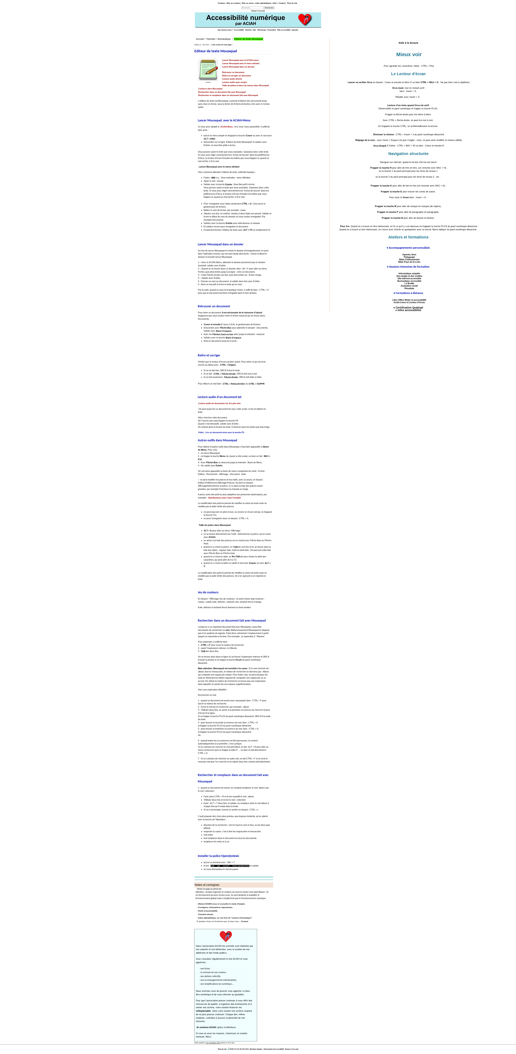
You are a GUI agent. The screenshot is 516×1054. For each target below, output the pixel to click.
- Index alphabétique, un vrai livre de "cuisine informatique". (224, 918)
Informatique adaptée (408, 273)
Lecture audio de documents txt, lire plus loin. (219, 403)
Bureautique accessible (408, 281)
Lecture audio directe (232, 79)
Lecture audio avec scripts (234, 82)
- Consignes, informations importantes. (215, 907)
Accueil (200, 39)
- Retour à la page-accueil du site (208, 889)
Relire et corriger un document (236, 76)
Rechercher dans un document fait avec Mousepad (222, 92)
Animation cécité (408, 286)
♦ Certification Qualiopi (408, 307)
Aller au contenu (233, 3)
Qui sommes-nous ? (225, 30)
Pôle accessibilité (284, 30)
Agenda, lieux (408, 254)
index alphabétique (263, 3)
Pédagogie (408, 257)
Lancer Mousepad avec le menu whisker (241, 63)
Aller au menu (247, 3)
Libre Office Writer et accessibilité (408, 300)
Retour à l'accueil (258, 11)
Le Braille (408, 283)
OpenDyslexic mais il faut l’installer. (224, 498)
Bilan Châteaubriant (408, 259)
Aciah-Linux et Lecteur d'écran (408, 302)
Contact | (282, 3)
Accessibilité (239, 30)
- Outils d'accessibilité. (207, 911)
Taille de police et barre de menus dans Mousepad (245, 85)
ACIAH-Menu (226, 127)
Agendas (294, 30)
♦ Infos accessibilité (408, 310)
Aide (254, 30)
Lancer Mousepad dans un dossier (238, 67)
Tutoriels (248, 30)
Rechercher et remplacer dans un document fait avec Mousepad (228, 95)
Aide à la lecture (408, 42)
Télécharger (262, 30)
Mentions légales (256, 1049)
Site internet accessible (408, 278)
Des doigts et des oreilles (408, 276)
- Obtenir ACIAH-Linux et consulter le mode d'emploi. (221, 904)
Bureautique (224, 39)
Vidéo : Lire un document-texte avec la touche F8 (221, 432)
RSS (247, 1049)
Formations (271, 30)
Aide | (275, 3)
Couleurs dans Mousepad (210, 89)
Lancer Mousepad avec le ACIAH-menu (240, 60)
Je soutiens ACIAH (206, 1027)
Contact (244, 921)
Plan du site (292, 3)
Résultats (408, 288)
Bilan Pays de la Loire (408, 262)
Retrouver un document (233, 72)
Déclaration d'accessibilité (274, 1049)
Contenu (221, 3)
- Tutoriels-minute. (205, 914)
